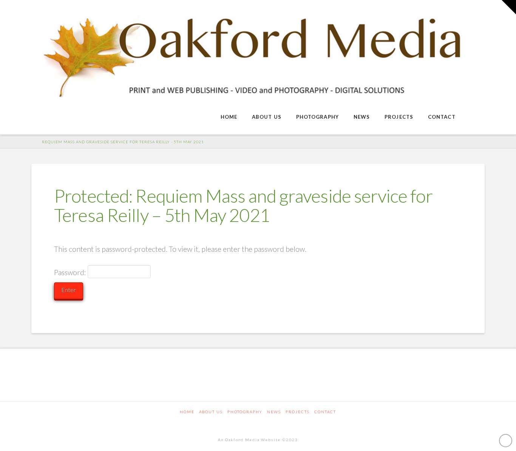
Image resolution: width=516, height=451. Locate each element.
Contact (325, 411)
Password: (71, 272)
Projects (298, 411)
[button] (509, 7)
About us (211, 411)
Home (187, 411)
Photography (245, 411)
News (274, 411)
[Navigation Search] (474, 118)
